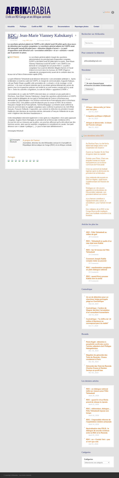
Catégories (88, 459)
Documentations (64, 26)
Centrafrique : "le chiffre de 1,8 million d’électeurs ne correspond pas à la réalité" (98, 321)
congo (24, 40)
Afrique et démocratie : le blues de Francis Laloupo (98, 123)
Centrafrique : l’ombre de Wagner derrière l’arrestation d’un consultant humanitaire (97, 310)
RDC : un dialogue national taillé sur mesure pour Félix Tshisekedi (97, 391)
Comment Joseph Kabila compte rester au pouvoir (96, 259)
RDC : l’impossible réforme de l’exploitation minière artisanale (98, 420)
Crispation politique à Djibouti (98, 116)
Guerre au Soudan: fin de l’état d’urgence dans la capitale (97, 153)
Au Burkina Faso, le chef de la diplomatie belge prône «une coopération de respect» (97, 145)
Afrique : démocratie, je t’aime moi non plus (98, 108)
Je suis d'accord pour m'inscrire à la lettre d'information (98, 84)
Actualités (11, 26)
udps (31, 40)
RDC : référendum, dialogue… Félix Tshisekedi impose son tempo (98, 410)
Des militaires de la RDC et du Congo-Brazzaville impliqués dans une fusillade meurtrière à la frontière (98, 212)
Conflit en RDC (37, 26)
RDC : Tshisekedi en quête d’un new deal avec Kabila (99, 242)
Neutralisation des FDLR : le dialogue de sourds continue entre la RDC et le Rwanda (97, 430)
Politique (23, 26)
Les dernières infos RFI (94, 135)
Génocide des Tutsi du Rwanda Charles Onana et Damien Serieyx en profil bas (98, 368)
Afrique (50, 26)
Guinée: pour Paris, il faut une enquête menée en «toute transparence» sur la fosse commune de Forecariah (97, 161)
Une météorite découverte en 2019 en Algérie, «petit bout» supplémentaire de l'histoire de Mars (97, 180)
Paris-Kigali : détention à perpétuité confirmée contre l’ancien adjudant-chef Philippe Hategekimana (98, 344)
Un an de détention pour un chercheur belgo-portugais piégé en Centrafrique (97, 299)
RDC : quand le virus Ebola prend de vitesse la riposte (97, 400)
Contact (96, 26)
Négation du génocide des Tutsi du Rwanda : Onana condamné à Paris (96, 357)
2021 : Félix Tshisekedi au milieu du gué (96, 233)
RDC (27, 40)
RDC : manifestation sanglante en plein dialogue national (98, 268)
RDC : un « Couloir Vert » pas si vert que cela (98, 440)
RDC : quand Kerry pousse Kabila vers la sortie (97, 277)
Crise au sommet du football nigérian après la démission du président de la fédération (97, 171)
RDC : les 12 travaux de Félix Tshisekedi (97, 251)
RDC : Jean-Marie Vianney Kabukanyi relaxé (40, 36)
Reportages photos (81, 26)
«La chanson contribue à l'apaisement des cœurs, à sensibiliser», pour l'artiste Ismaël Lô (98, 202)
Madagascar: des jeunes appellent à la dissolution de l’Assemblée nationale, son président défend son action (96, 191)
